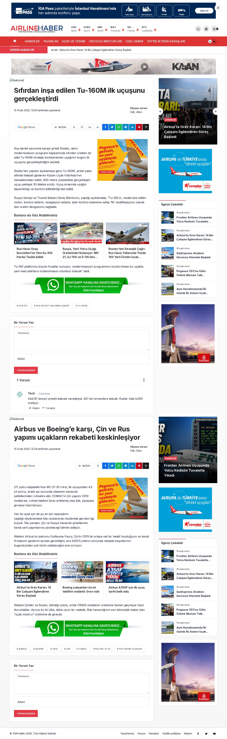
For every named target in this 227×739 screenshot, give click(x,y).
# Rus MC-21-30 (102, 649)
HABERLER (32, 41)
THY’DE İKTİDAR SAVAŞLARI (166, 41)
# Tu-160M (81, 305)
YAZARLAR (50, 41)
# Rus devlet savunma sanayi (51, 305)
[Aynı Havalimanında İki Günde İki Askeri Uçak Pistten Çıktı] (188, 289)
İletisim (188, 733)
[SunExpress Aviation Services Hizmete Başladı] (188, 111)
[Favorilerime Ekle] (74, 127)
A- (98, 127)
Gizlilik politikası (171, 733)
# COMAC (82, 649)
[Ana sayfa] (15, 41)
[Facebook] (198, 733)
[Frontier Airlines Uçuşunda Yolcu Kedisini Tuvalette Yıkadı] (188, 217)
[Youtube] (214, 733)
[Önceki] (39, 49)
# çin (67, 649)
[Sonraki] (45, 49)
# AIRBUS (22, 649)
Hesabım (154, 733)
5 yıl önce (44, 393)
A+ (90, 127)
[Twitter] (206, 733)
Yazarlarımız (127, 733)
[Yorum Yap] (82, 127)
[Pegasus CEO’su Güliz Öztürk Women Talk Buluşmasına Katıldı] (188, 271)
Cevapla (50, 408)
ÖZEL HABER (134, 41)
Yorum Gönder (26, 370)
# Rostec (22, 305)
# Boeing (38, 649)
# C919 (54, 649)
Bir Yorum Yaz (24, 322)
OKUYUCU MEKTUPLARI (105, 41)
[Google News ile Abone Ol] (26, 127)
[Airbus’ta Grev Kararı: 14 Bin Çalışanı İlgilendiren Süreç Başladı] (188, 235)
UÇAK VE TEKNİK (73, 41)
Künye (141, 733)
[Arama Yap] (198, 29)
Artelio (61, 733)
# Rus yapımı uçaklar (129, 649)
